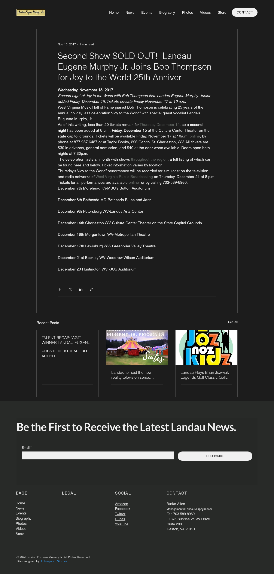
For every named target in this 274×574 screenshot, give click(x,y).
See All (233, 322)
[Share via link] (91, 289)
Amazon (121, 504)
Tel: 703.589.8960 (181, 514)
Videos (21, 528)
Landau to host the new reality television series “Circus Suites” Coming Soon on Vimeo (136, 375)
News (20, 508)
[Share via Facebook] (60, 289)
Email (27, 447)
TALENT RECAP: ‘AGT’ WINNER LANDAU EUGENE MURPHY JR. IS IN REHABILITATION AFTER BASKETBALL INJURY (66, 340)
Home (20, 503)
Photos (21, 523)
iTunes (120, 519)
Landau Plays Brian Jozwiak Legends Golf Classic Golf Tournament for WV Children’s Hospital (206, 375)
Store (20, 534)
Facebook (122, 509)
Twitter (120, 514)
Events (21, 513)
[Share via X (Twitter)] (70, 289)
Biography (23, 518)
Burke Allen (176, 504)
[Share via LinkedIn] (81, 289)
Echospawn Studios (54, 561)
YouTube (121, 524)
